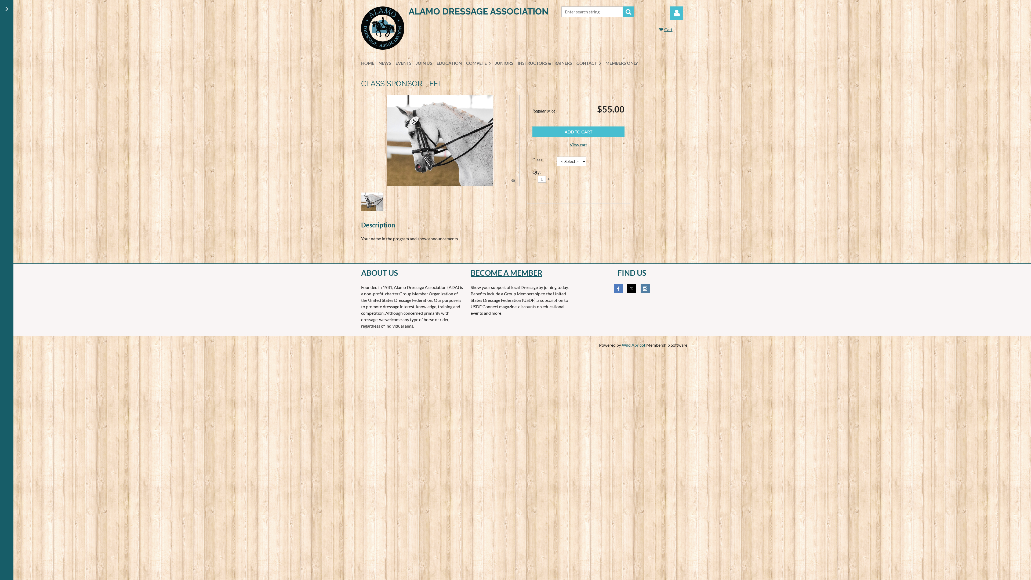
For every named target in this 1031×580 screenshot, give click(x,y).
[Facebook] (618, 288)
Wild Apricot (633, 344)
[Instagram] (645, 288)
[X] (631, 288)
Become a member (506, 272)
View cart (578, 144)
